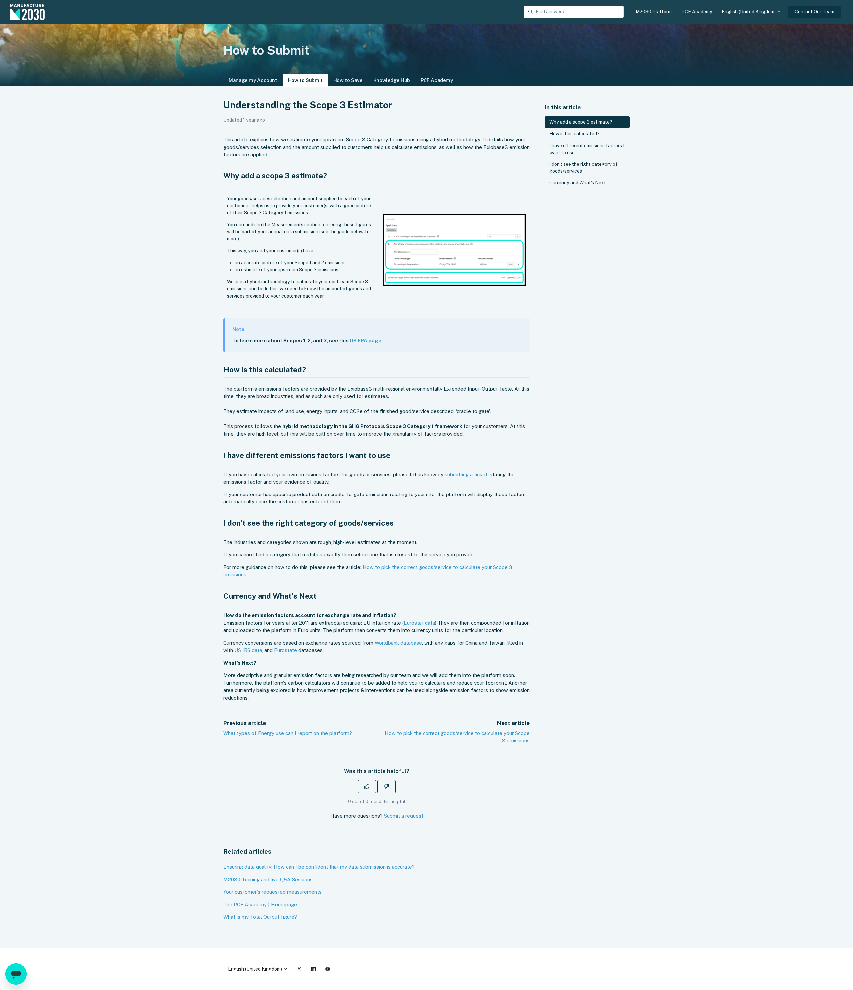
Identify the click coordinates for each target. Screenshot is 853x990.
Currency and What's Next (577, 182)
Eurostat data (419, 623)
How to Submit (305, 80)
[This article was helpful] (367, 786)
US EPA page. (366, 340)
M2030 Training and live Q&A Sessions (268, 879)
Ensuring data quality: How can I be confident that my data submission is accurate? (319, 867)
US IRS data (248, 650)
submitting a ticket (466, 474)
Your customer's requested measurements (272, 892)
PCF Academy (696, 11)
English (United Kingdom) (749, 11)
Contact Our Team (814, 11)
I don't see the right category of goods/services (583, 168)
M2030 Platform (654, 11)
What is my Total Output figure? (260, 917)
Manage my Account (253, 80)
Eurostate (285, 650)
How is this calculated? (574, 133)
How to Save (348, 80)
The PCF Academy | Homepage (260, 904)
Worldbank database (398, 643)
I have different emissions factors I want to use (586, 149)
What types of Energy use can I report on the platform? (287, 733)
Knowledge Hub (391, 80)
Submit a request (403, 816)
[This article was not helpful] (386, 786)
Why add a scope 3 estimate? (580, 122)
